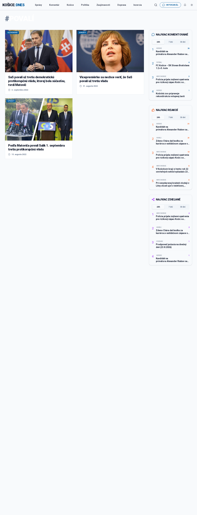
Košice (70, 5)
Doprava (121, 5)
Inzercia (137, 5)
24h (158, 42)
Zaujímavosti (103, 5)
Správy (38, 5)
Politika (85, 5)
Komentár (54, 5)
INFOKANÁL (172, 5)
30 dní (182, 42)
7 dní (171, 42)
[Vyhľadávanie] (156, 5)
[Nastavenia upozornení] (185, 5)
